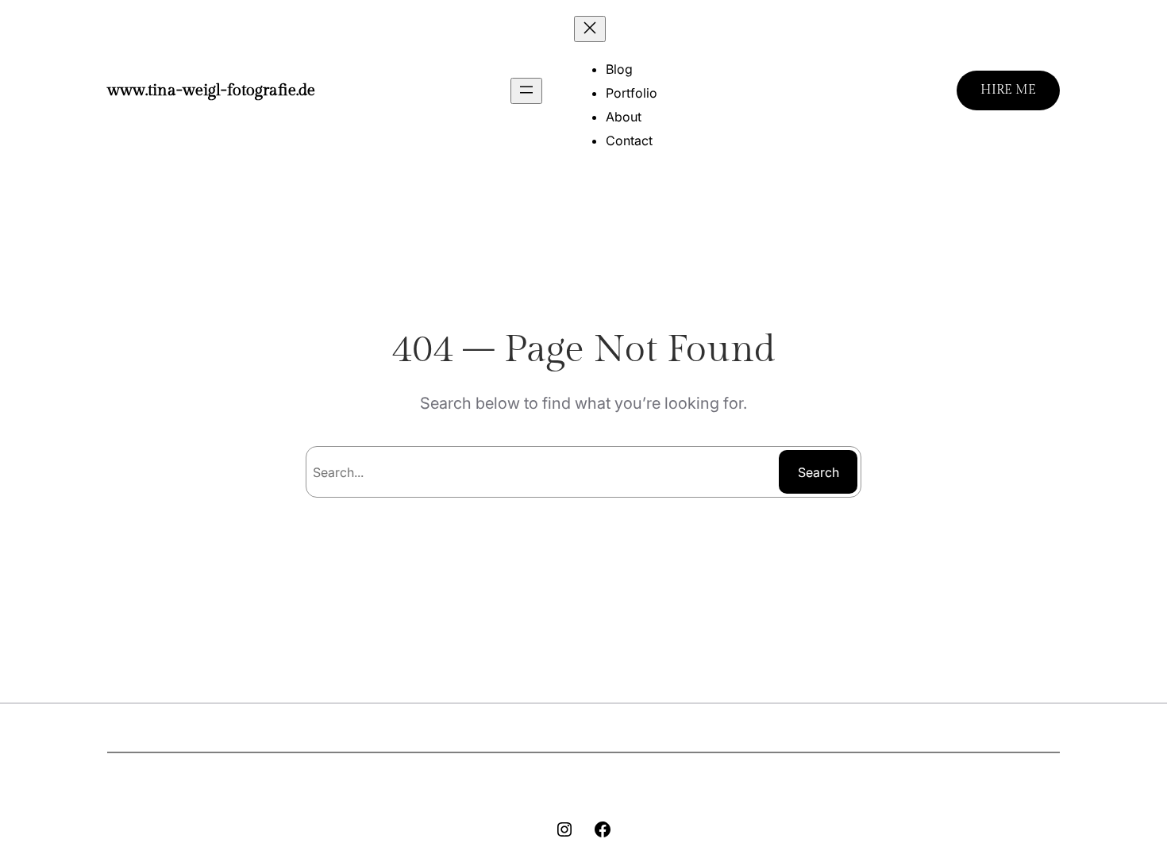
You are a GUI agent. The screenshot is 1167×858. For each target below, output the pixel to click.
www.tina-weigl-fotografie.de (211, 90)
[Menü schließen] (590, 29)
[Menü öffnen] (526, 91)
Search (818, 472)
